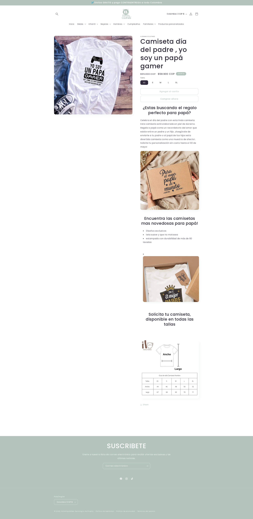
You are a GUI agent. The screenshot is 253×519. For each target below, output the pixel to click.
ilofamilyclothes (67, 511)
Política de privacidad (125, 511)
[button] (57, 14)
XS (144, 82)
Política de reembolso (105, 511)
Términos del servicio (146, 511)
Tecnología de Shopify (84, 511)
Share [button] (146, 404)
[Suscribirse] (147, 466)
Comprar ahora (169, 99)
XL (176, 82)
